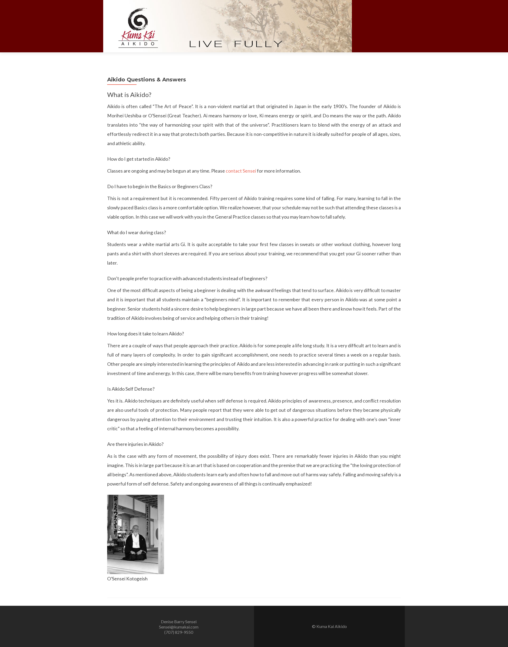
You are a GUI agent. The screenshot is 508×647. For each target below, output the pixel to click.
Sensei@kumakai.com (178, 626)
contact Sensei (241, 171)
